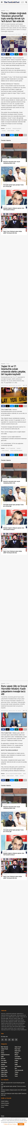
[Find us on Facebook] (2, 1039)
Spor (16, 1068)
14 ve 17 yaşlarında (10, 448)
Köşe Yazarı (17, 1048)
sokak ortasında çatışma (16, 450)
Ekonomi (3, 1058)
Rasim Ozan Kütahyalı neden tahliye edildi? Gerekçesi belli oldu (12, 232)
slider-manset (10, 130)
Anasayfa (3, 10)
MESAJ (3, 775)
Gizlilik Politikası (4, 1101)
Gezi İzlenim (4, 1062)
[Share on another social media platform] (25, 54)
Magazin (5, 502)
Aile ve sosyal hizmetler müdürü (14, 773)
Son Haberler (18, 1066)
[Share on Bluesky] (12, 54)
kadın (24, 773)
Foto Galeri (3, 1060)
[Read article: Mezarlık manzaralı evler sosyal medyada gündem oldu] (14, 152)
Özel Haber (17, 1056)
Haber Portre (4, 1076)
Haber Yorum (18, 1046)
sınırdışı (4, 130)
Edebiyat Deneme (5, 1054)
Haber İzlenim (4, 1072)
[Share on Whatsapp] (16, 54)
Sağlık (16, 1064)
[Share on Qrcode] (21, 54)
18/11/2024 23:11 (4, 710)
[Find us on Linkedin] (12, 1039)
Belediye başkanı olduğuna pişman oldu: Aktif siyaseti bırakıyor (13, 208)
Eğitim (2, 1056)
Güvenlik (3, 1068)
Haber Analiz (4, 1070)
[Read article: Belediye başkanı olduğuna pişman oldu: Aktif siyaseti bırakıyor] (14, 199)
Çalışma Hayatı (4, 1048)
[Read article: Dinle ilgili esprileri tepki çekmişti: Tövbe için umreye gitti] (14, 176)
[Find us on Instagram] (9, 1039)
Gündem (5, 159)
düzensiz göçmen (17, 128)
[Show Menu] (1, 2)
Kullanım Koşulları (5, 1103)
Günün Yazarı (4, 1066)
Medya (16, 1054)
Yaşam (16, 1074)
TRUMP (17, 130)
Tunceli (21, 775)
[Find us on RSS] (16, 1039)
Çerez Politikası (4, 1105)
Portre (16, 1062)
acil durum (8, 128)
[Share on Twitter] (8, 54)
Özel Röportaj (18, 1058)
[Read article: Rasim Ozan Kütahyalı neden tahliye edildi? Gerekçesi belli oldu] (14, 222)
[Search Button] (26, 2)
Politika (16, 1060)
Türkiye (7, 363)
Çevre (2, 1050)
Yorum (16, 1076)
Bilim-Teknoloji (4, 1046)
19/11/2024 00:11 (4, 34)
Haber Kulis (3, 1074)
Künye (2, 1107)
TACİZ (16, 775)
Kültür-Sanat (17, 1050)
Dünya (7, 10)
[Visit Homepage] (11, 2)
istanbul (19, 448)
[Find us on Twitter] (6, 1039)
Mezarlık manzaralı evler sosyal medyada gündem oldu (11, 162)
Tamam (21, 1124)
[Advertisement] (14, 6)
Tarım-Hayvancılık (19, 1070)
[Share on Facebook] (3, 54)
